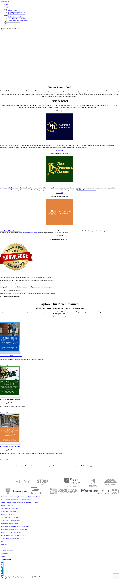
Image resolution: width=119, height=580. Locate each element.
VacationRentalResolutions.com (29, 232)
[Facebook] (59, 563)
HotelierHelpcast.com (66, 147)
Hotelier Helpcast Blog (7, 505)
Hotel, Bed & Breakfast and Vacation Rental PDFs (15, 526)
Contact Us (4, 544)
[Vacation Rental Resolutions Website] (59, 224)
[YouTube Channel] (59, 574)
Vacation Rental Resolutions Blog (10, 511)
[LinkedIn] (59, 569)
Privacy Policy (5, 553)
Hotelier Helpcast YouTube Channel (11, 532)
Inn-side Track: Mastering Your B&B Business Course (16, 499)
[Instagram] (59, 566)
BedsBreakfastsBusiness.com (86, 190)
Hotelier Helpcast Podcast (8, 514)
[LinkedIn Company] (59, 572)
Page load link (5, 578)
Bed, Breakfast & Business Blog (10, 508)
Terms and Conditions (7, 550)
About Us (3, 541)
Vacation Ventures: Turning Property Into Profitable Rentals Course (19, 502)
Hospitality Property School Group (10, 523)
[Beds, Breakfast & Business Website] (59, 182)
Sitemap (3, 547)
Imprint (3, 556)
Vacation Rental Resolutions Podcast (11, 520)
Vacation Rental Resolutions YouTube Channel (13, 538)
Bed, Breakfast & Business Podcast (10, 517)
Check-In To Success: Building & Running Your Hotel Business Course (20, 496)
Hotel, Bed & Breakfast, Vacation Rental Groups (14, 529)
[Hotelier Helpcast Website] (59, 139)
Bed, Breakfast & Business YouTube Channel (13, 535)
